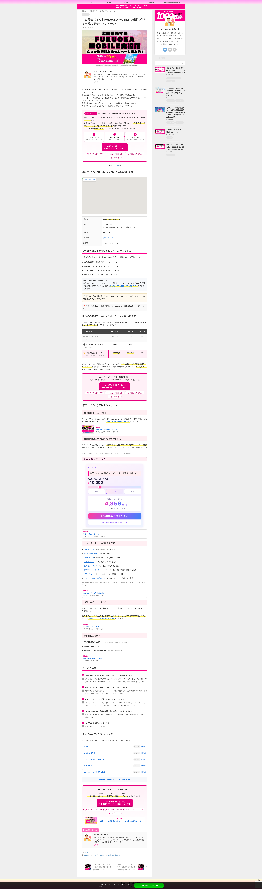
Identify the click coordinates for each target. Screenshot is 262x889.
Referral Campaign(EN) (172, 2)
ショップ (86, 852)
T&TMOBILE (87, 855)
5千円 (97, 491)
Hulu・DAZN (89, 558)
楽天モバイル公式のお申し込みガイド (124, 286)
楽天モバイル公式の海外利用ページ (102, 619)
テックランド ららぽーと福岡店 (93, 759)
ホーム (90, 2)
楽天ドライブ (89, 574)
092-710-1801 (108, 238)
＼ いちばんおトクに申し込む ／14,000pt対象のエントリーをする (114, 386)
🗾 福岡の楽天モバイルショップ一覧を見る (115, 779)
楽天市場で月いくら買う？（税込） (98, 479)
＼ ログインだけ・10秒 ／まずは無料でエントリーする (114, 147)
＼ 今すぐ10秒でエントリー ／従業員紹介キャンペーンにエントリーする (114, 803)
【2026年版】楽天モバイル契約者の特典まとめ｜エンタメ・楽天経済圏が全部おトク (175, 70)
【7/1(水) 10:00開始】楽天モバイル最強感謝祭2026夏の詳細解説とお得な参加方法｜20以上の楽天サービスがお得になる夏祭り (175, 112)
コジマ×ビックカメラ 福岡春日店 (94, 772)
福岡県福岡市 (116, 855)
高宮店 (85, 746)
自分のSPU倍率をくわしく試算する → (114, 522)
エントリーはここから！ (148, 885)
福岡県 (109, 855)
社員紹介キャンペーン (131, 2)
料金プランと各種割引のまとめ (118, 422)
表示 (118, 165)
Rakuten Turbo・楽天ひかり (94, 578)
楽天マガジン (89, 549)
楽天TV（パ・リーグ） (92, 570)
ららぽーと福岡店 (89, 753)
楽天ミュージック (90, 566)
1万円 (114, 491)
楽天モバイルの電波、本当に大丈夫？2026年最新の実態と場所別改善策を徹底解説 (175, 147)
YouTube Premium (91, 554)
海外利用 (151, 2)
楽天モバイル (102, 855)
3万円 (133, 491)
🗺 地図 (143, 746)
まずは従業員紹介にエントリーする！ (115, 516)
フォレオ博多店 (88, 766)
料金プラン (110, 2)
